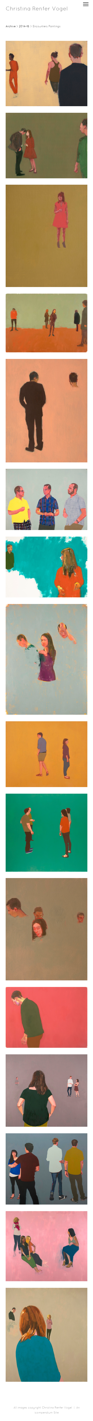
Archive (11, 26)
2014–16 (24, 26)
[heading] (37, 9)
